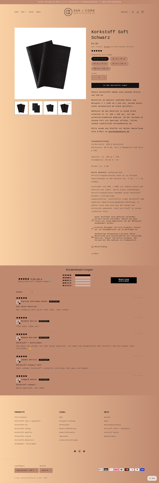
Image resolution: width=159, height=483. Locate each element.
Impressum (63, 436)
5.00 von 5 (36, 279)
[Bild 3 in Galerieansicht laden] (50, 108)
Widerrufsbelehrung (67, 428)
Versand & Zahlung (67, 421)
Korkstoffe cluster (23, 436)
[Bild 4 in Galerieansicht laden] (64, 108)
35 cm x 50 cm (119, 59)
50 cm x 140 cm (119, 64)
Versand (107, 47)
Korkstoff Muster (111, 432)
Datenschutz (64, 425)
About (106, 421)
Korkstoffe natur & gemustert (28, 421)
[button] (23, 12)
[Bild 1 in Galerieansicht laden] (21, 108)
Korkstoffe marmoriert (24, 440)
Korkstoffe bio (21, 425)
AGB (60, 417)
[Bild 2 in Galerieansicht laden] (36, 108)
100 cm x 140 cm (101, 68)
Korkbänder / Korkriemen (25, 444)
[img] (21, 298)
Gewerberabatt (110, 436)
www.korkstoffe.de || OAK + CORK (34, 478)
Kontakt (107, 417)
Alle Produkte (21, 417)
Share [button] (96, 253)
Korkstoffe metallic (23, 432)
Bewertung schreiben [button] (124, 280)
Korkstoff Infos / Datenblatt (117, 428)
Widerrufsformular (67, 432)
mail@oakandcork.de (119, 132)
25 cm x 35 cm (100, 59)
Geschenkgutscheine (112, 425)
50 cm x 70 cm (100, 64)
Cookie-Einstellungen (68, 440)
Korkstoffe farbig (22, 428)
